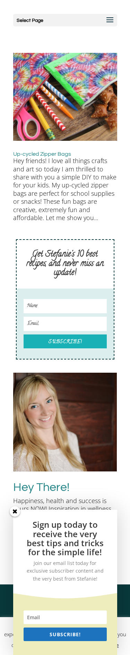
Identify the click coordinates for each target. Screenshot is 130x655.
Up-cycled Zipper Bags (42, 154)
